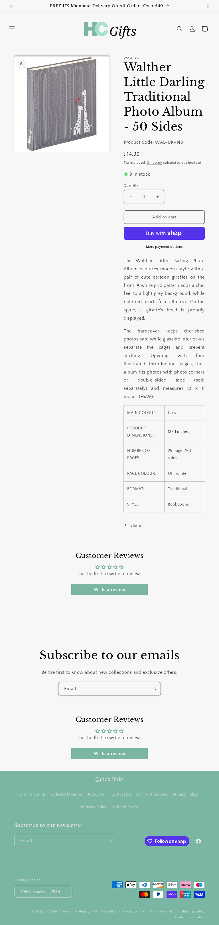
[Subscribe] (154, 688)
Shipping (154, 163)
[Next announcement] (208, 6)
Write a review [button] (109, 589)
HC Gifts (51, 911)
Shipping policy (193, 911)
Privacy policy (133, 911)
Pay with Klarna (30, 794)
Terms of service (163, 911)
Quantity (131, 185)
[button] (12, 29)
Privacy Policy (185, 794)
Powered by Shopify (74, 911)
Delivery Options (66, 794)
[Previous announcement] (11, 6)
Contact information (190, 917)
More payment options (164, 247)
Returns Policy (94, 807)
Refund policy (106, 911)
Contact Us (121, 794)
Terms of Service (152, 794)
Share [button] (135, 525)
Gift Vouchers (125, 807)
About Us (96, 794)
